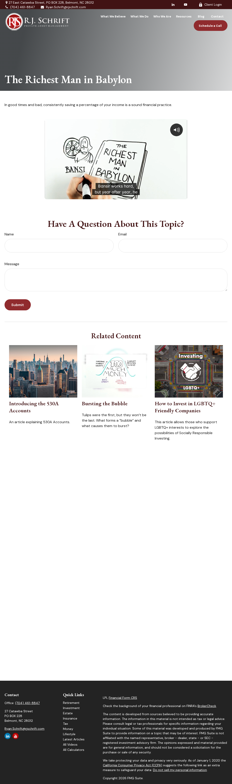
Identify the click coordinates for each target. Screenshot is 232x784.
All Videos (70, 744)
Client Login (213, 4)
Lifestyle (69, 734)
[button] (113, 16)
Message (12, 264)
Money (68, 729)
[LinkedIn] (173, 4)
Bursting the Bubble (105, 403)
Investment (71, 708)
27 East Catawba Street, (51, 2)
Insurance (70, 718)
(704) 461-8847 (22, 7)
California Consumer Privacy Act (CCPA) (132, 765)
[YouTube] (186, 4)
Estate (68, 713)
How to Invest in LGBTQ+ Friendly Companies (185, 407)
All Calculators (73, 750)
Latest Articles (74, 739)
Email (122, 234)
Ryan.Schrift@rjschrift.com (66, 7)
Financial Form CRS (123, 698)
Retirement (71, 703)
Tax (65, 724)
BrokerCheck (207, 706)
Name (9, 234)
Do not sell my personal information (180, 770)
